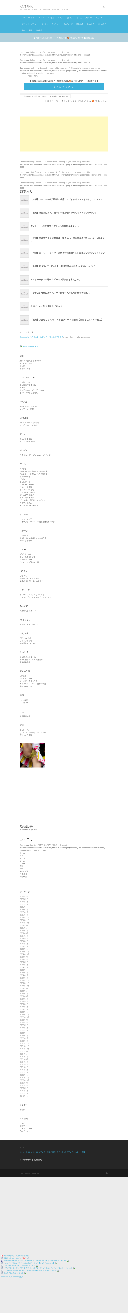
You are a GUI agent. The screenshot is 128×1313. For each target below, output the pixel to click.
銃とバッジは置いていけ (29, 562)
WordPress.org (26, 1131)
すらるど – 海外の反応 (28, 681)
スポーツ (88, 18)
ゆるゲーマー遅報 (27, 484)
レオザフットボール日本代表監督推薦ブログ (37, 521)
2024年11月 (24, 951)
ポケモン (45, 24)
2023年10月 (24, 985)
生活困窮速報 (25, 716)
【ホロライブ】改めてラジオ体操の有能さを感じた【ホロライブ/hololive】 (29, 1263)
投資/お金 (79, 24)
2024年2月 (24, 975)
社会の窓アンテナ (56, 337)
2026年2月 (24, 912)
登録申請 (39, 30)
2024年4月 (24, 970)
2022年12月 (24, 1012)
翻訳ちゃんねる (26, 686)
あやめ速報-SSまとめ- (28, 406)
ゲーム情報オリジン (28, 497)
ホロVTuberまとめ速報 (29, 393)
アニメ (60, 18)
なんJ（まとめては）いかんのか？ (33, 538)
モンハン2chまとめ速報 (29, 505)
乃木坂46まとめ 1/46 (28, 611)
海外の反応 (102, 24)
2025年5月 (24, 936)
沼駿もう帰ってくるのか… (13, 1258)
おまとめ (29, 337)
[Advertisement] (64, 134)
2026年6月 (24, 901)
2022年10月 (24, 1017)
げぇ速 (22, 479)
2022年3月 (24, 1035)
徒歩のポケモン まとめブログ (31, 581)
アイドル (51, 18)
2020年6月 (24, 1091)
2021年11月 (24, 1046)
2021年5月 (24, 1062)
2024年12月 (24, 949)
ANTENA (26, 6)
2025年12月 (24, 917)
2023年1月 (24, 1009)
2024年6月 (24, 965)
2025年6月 (24, 933)
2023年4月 (24, 1001)
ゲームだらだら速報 (28, 492)
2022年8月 (24, 1022)
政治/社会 (90, 24)
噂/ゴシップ (68, 24)
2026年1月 (24, 915)
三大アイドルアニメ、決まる (13, 1273)
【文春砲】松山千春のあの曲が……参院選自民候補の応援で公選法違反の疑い (30, 1270)
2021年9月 (24, 1051)
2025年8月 (24, 928)
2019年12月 (24, 1096)
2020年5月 (24, 1093)
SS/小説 (31, 18)
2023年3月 (24, 1004)
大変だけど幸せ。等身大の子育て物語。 (17, 1256)
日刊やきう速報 (26, 540)
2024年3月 (24, 972)
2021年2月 (24, 1069)
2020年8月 (24, 1085)
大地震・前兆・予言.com (30, 624)
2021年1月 (24, 1072)
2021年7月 (24, 1056)
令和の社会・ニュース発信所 (31, 659)
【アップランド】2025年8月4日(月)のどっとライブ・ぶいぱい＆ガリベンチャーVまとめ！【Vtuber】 (38, 1268)
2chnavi (23, 337)
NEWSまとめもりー (27, 554)
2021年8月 (24, 1054)
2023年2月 (24, 1007)
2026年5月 (24, 904)
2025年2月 (24, 943)
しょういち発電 (26, 641)
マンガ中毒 (24, 702)
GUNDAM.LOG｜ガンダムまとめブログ (35, 455)
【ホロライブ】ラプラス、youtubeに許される (19, 1265)
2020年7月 (24, 1088)
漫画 (23, 30)
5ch (23, 18)
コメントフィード (27, 1128)
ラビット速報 (25, 368)
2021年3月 (24, 1067)
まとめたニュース (27, 363)
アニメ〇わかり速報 (28, 441)
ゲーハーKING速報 (27, 489)
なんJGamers (25, 482)
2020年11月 (24, 1077)
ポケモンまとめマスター (29, 578)
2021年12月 (24, 1043)
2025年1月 (24, 946)
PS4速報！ (24, 469)
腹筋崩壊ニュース (27, 559)
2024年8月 (24, 959)
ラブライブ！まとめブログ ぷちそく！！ (36, 597)
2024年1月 (24, 978)
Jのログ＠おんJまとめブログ (31, 361)
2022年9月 (24, 1020)
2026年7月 (24, 899)
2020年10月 (24, 1080)
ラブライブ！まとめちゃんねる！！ (34, 594)
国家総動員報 (25, 662)
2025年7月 (24, 930)
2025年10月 (24, 923)
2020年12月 (24, 1075)
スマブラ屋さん (26, 503)
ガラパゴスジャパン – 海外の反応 (33, 683)
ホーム (22, 853)
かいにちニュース (27, 678)
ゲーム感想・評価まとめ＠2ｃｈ (32, 500)
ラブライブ (56, 24)
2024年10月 (24, 954)
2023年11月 (24, 983)
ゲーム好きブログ (27, 495)
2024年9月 (24, 957)
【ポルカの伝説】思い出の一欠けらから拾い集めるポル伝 (45, 96)
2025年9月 (24, 925)
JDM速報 (23, 676)
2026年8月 (24, 896)
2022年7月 (24, 1025)
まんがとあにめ (26, 439)
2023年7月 (24, 993)
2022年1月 (24, 1041)
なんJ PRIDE (24, 535)
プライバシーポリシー (30, 24)
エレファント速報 (27, 409)
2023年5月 (24, 999)
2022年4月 (24, 1033)
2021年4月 (24, 1064)
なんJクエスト (25, 382)
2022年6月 (24, 1027)
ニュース (99, 18)
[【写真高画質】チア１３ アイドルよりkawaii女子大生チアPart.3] (32, 744)
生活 (30, 30)
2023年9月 (24, 988)
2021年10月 (24, 1049)
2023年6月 (24, 996)
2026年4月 (24, 907)
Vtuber (41, 18)
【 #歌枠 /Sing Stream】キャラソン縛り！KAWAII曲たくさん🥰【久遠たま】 (75, 101)
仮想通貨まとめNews (28, 643)
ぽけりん (23, 575)
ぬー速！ (23, 387)
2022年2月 (24, 1038)
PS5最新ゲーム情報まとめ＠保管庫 (33, 471)
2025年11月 (24, 920)
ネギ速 (22, 366)
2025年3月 (24, 941)
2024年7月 (24, 962)
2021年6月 (24, 1059)
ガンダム (69, 18)
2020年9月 (24, 1083)
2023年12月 (24, 980)
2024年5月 (24, 967)
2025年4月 (24, 938)
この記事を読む (64, 87)
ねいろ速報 (24, 700)
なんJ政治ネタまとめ (28, 385)
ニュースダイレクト (28, 557)
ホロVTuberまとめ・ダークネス (32, 390)
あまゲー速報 (25, 476)
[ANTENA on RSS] (103, 6)
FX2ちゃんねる (25, 638)
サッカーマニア (26, 519)
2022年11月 (24, 1014)
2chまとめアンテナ (41, 337)
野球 (21, 866)
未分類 (22, 1109)
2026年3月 (24, 909)
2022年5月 (24, 1030)
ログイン (23, 1123)
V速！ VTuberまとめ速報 (29, 422)
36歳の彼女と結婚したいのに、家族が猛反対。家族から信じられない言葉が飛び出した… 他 (35, 1261)
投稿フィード (25, 1126)
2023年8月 (24, 991)
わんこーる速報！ (27, 487)
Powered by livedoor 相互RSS (13, 1277)
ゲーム (79, 18)
